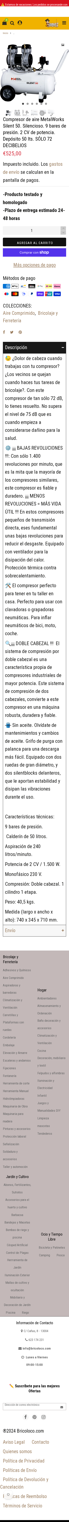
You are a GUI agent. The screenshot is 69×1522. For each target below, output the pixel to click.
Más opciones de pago (34, 265)
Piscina (10, 1312)
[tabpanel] (34, 73)
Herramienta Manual (16, 1091)
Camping (44, 1255)
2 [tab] (28, 104)
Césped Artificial (17, 1245)
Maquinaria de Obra (15, 1106)
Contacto (40, 1442)
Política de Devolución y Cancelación (24, 1483)
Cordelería (9, 1037)
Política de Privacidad (23, 1461)
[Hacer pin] (20, 332)
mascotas (43, 1126)
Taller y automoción (15, 1167)
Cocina (41, 1051)
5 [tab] (41, 104)
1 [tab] (23, 104)
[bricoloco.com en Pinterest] (34, 1417)
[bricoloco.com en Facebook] (25, 1417)
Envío (10, 930)
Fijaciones (9, 1068)
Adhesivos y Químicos (17, 970)
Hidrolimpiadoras (13, 1099)
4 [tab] (37, 104)
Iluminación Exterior (17, 1275)
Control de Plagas (17, 1253)
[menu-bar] (63, 23)
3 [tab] (32, 104)
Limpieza (43, 1118)
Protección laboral (14, 1136)
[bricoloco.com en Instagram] (43, 1417)
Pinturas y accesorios (16, 1129)
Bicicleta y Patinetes (52, 1247)
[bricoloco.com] (51, 23)
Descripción (16, 347)
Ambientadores (47, 998)
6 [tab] (46, 104)
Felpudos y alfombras (51, 1073)
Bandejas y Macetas (17, 1222)
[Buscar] (12, 23)
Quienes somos (17, 1451)
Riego (25, 1312)
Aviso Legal (14, 1442)
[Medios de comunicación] (63, 45)
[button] (63, 233)
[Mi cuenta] (20, 23)
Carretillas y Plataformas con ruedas (13, 1022)
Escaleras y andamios (17, 1060)
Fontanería (9, 1076)
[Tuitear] (12, 332)
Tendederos (44, 1133)
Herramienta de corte (16, 1083)
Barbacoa (17, 1215)
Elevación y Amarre (15, 1053)
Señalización (11, 1144)
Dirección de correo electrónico (22, 1405)
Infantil (42, 1095)
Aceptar (55, 1515)
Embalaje (9, 1045)
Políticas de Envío (20, 1470)
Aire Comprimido (19, 313)
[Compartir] (4, 332)
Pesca (61, 1255)
